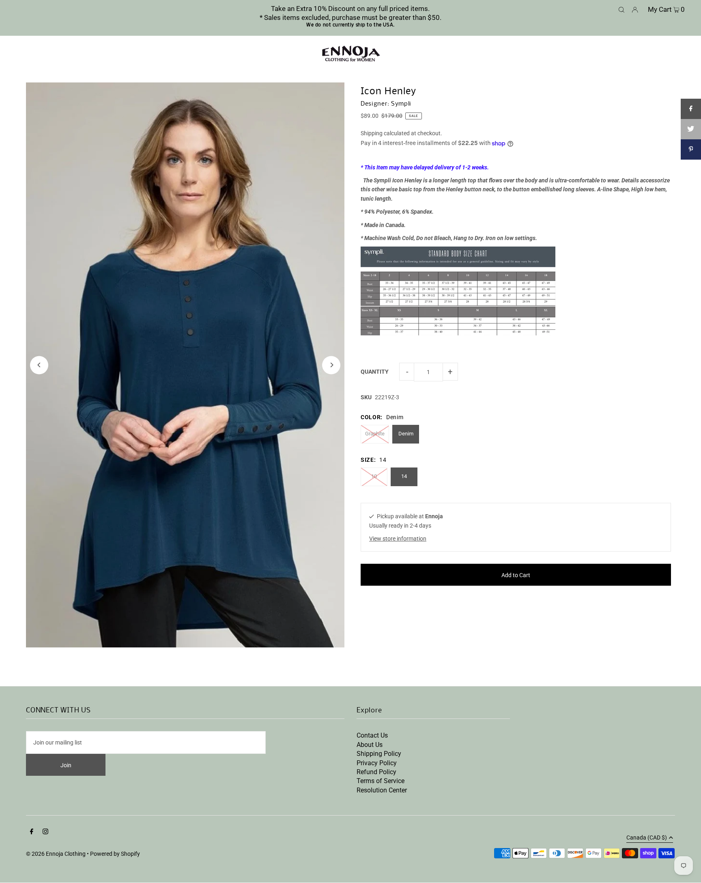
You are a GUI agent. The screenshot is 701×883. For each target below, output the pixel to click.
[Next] (331, 365)
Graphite (375, 434)
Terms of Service (380, 781)
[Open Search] (621, 8)
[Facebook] (31, 832)
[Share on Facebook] (691, 109)
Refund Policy (376, 772)
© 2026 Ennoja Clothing (56, 854)
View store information (397, 538)
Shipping (372, 133)
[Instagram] (45, 832)
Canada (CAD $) (646, 838)
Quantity (375, 371)
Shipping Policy (379, 753)
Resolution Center (382, 790)
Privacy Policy (377, 763)
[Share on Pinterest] (691, 149)
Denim (405, 434)
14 (404, 476)
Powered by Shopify (115, 854)
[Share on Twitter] (691, 129)
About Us (370, 745)
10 (374, 476)
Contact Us (372, 735)
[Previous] (39, 365)
